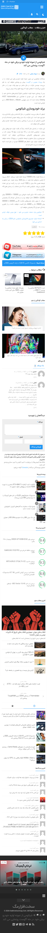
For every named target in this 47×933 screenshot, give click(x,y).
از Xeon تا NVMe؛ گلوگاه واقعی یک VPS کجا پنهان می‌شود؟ (19, 759)
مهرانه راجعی (33, 74)
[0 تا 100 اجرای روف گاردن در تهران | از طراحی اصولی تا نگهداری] (39, 653)
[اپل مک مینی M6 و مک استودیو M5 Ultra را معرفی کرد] (41, 518)
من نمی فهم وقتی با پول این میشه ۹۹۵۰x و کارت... (23, 785)
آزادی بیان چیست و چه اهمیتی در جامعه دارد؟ (19, 670)
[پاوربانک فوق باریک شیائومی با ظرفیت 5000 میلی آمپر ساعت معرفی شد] (13, 279)
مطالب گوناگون (27, 28)
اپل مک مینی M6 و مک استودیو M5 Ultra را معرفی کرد (19, 518)
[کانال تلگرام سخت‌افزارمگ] (27, 924)
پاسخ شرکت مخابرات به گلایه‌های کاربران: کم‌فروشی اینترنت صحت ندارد (19, 507)
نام (41, 437)
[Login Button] (31, 14)
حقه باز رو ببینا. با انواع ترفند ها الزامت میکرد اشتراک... (22, 777)
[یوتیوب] (23, 246)
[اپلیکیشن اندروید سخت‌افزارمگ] (30, 924)
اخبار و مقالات (40, 28)
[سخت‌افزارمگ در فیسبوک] (20, 924)
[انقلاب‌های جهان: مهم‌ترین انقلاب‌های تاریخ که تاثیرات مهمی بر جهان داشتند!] (23, 618)
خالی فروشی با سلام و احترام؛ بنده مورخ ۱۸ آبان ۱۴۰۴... (22, 817)
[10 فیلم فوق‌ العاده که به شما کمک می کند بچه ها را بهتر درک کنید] (23, 346)
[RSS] (33, 924)
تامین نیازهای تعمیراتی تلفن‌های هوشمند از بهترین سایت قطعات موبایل (19, 726)
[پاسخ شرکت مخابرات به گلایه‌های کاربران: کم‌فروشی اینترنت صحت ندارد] (41, 507)
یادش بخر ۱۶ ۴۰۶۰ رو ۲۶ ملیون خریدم (27, 850)
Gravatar (25, 467)
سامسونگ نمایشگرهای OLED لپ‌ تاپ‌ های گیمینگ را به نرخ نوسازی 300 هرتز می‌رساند (19, 496)
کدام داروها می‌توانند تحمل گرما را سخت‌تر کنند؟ (26, 328)
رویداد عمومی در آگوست (34, 82)
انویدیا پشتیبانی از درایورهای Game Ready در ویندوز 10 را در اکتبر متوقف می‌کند (18, 748)
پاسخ (35, 377)
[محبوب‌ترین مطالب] (13, 706)
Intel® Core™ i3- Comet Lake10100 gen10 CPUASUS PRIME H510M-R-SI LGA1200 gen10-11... (20, 825)
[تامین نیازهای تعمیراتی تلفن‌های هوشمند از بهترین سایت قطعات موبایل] (41, 726)
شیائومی (34, 227)
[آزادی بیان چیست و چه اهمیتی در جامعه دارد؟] (39, 670)
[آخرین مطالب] (34, 706)
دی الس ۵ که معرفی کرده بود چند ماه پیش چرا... (23, 792)
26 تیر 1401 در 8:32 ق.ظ (23, 383)
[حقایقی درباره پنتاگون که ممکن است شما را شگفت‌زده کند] (39, 645)
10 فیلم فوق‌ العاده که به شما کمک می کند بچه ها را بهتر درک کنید (24, 356)
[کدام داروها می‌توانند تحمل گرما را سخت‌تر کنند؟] (23, 318)
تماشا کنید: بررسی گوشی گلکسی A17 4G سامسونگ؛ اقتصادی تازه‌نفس (18, 573)
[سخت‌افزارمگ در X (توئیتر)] (17, 924)
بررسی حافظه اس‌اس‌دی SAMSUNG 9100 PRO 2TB (19, 551)
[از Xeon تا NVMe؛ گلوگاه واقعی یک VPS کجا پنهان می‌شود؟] (41, 759)
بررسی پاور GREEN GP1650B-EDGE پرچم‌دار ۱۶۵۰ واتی (18, 540)
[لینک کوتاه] (17, 74)
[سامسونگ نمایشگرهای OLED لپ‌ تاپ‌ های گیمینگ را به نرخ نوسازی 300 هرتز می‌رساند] (41, 496)
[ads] (23, 21)
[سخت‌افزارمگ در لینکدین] (14, 924)
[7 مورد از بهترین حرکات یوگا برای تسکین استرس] (39, 662)
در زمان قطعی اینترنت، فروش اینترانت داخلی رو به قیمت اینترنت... (21, 835)
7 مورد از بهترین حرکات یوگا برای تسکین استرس (19, 662)
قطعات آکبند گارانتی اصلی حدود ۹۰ (27, 800)
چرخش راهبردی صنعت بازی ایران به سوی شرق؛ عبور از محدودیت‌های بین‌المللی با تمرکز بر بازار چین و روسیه (18, 715)
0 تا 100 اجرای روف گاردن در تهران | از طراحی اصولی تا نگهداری (19, 653)
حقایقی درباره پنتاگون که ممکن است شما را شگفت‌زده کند (20, 645)
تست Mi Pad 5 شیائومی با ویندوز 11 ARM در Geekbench (36, 290)
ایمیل (20, 437)
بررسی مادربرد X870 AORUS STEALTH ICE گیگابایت (20, 562)
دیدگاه (38, 366)
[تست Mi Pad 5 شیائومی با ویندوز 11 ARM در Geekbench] (34, 279)
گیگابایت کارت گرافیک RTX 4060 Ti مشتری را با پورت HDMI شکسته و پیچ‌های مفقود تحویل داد (18, 485)
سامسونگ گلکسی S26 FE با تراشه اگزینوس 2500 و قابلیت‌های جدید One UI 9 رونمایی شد (20, 264)
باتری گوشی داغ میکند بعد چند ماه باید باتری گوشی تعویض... (22, 809)
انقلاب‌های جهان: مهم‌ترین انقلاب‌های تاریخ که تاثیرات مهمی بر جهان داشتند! (25, 633)
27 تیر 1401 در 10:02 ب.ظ (22, 372)
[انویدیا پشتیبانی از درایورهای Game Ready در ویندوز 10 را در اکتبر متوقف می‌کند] (41, 748)
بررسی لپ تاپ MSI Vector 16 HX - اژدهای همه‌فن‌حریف (20, 584)
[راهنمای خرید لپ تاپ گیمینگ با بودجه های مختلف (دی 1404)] (23, 873)
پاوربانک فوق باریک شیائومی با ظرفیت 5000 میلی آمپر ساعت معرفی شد (14, 290)
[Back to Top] (23, 900)
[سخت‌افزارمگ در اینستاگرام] (23, 924)
